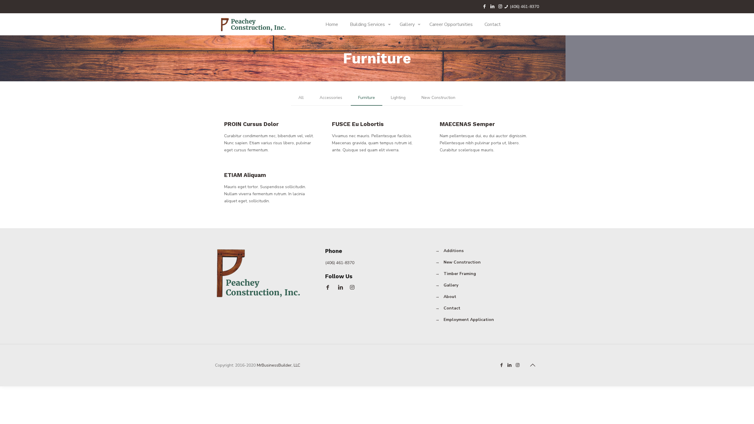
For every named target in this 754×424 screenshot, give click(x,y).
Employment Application (469, 319)
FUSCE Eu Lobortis (358, 124)
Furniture (366, 97)
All (301, 97)
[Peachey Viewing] (254, 24)
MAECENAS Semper (467, 124)
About (450, 296)
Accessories (331, 97)
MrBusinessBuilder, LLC (278, 365)
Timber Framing (460, 273)
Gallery (451, 285)
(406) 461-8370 (524, 6)
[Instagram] (500, 6)
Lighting (398, 97)
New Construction (438, 97)
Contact (452, 308)
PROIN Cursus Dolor (251, 124)
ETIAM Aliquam (245, 175)
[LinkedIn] (492, 6)
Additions (454, 251)
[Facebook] (484, 6)
